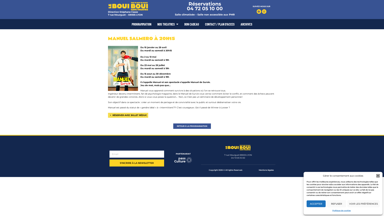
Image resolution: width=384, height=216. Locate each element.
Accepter (316, 203)
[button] (378, 175)
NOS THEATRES (166, 24)
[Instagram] (264, 11)
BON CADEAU (191, 24)
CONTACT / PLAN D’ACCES (220, 24)
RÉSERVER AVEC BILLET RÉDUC (129, 115)
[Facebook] (259, 11)
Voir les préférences (363, 203)
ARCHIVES (246, 24)
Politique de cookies (341, 210)
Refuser (336, 203)
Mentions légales (266, 170)
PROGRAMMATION (141, 24)
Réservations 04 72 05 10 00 (205, 6)
